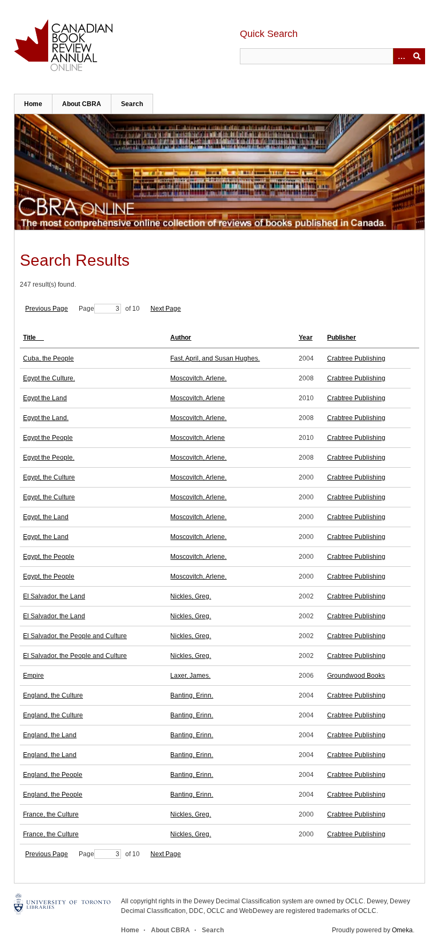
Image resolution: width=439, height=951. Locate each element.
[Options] (401, 56)
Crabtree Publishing (356, 358)
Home (33, 104)
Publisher (341, 337)
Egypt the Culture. (49, 378)
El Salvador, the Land (54, 596)
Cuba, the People (48, 358)
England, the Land (50, 735)
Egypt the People (48, 437)
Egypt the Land (45, 398)
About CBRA (81, 104)
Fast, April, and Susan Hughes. (215, 358)
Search (132, 104)
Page (86, 308)
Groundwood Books (356, 675)
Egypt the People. (48, 457)
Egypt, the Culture (49, 477)
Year (306, 337)
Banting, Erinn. (191, 695)
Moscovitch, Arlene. (198, 378)
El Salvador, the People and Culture (75, 636)
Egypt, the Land (46, 517)
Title (30, 337)
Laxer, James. (190, 675)
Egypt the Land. (46, 418)
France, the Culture (51, 814)
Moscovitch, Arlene (197, 398)
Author (180, 337)
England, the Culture (53, 695)
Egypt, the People (48, 556)
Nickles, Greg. (190, 596)
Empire (33, 675)
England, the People (52, 774)
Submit (417, 56)
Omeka (402, 930)
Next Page (165, 308)
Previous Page (46, 308)
